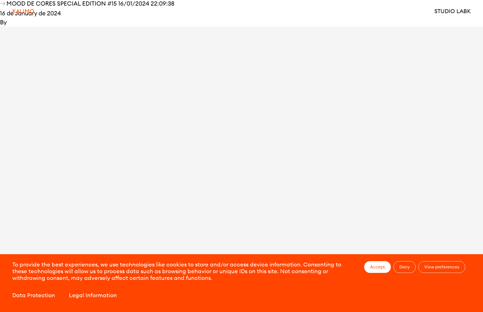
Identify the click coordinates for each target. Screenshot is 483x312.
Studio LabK (452, 11)
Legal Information (93, 295)
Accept (377, 267)
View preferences (441, 267)
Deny (404, 267)
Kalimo (23, 11)
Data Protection (33, 295)
